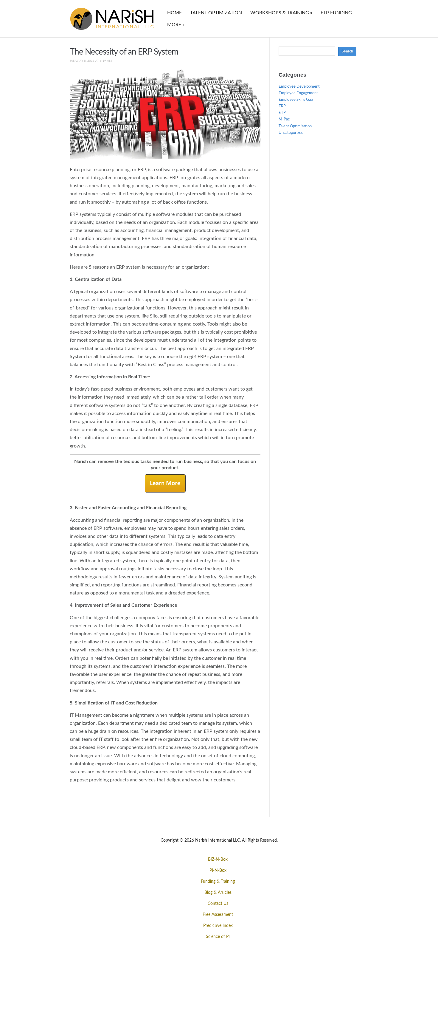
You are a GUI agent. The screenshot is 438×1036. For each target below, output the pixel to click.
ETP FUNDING (336, 12)
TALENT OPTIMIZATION (216, 12)
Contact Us (218, 904)
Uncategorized (291, 133)
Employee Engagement (298, 93)
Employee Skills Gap (296, 100)
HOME (174, 12)
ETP (282, 113)
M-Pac (284, 119)
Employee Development (299, 87)
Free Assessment (218, 915)
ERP (282, 106)
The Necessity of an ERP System (124, 52)
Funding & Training (218, 881)
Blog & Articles (218, 893)
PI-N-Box (217, 870)
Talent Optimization (295, 126)
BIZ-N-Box (218, 859)
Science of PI (218, 937)
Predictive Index (218, 926)
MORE (175, 24)
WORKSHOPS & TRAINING (281, 12)
